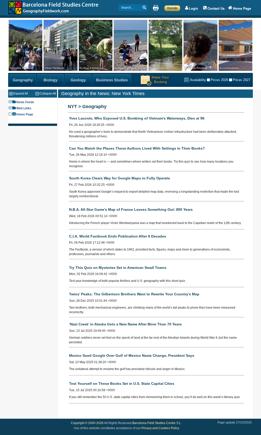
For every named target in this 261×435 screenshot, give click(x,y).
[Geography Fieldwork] (22, 79)
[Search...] (143, 8)
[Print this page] (156, 8)
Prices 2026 (219, 80)
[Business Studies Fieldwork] (112, 79)
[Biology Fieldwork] (50, 79)
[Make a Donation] (172, 8)
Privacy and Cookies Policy (160, 428)
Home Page (24, 114)
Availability (198, 80)
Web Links (23, 108)
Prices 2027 (241, 80)
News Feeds (25, 102)
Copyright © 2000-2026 (87, 423)
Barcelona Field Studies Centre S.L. (157, 423)
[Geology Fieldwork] (78, 79)
